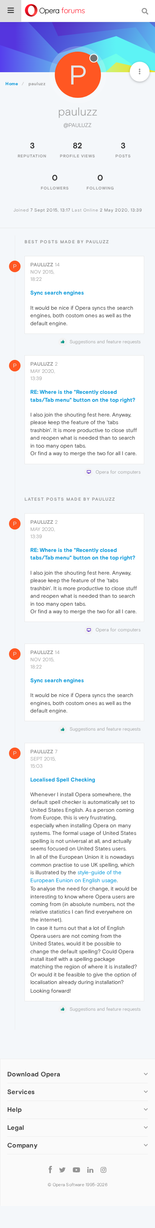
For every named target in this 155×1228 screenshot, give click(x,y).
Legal (16, 1127)
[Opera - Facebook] (50, 1169)
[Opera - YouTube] (76, 1170)
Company (22, 1145)
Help (14, 1109)
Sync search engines (57, 292)
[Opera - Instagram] (103, 1170)
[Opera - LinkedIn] (90, 1170)
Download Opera (33, 1074)
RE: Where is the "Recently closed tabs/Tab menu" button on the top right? (82, 395)
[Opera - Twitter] (62, 1170)
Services (21, 1092)
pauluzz (41, 264)
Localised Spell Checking (62, 779)
